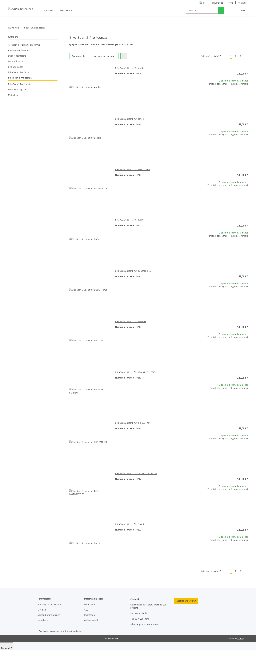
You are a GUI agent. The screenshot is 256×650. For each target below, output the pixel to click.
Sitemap (42, 609)
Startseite (48, 10)
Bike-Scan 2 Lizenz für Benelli (129, 118)
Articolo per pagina (104, 56)
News (230, 2)
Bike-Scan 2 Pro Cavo (18, 72)
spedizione (77, 631)
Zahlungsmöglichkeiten (49, 604)
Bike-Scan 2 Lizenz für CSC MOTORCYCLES (136, 473)
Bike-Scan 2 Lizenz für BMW (129, 220)
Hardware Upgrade (17, 89)
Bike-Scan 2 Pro (15, 66)
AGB (86, 609)
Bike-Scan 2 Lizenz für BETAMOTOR (132, 169)
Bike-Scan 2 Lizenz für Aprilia (129, 68)
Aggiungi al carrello (227, 102)
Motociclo (13, 95)
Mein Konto (66, 10)
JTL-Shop (240, 638)
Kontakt (241, 2)
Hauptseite (217, 2)
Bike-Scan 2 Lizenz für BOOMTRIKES (133, 270)
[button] (229, 10)
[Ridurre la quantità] (209, 93)
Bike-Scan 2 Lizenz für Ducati (129, 524)
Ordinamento (78, 56)
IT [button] (204, 2)
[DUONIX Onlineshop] (20, 8)
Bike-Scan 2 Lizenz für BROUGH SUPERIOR (136, 372)
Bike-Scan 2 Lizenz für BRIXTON (130, 321)
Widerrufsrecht (91, 620)
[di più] (245, 56)
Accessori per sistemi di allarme (24, 44)
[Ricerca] (221, 10)
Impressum (89, 614)
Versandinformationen (49, 614)
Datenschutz (90, 604)
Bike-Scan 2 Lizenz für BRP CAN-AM (132, 422)
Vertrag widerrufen (186, 600)
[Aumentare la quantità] (245, 93)
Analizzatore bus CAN (19, 50)
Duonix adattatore (17, 55)
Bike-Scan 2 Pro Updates (20, 84)
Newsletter (43, 620)
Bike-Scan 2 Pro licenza (20, 77)
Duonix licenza (15, 61)
